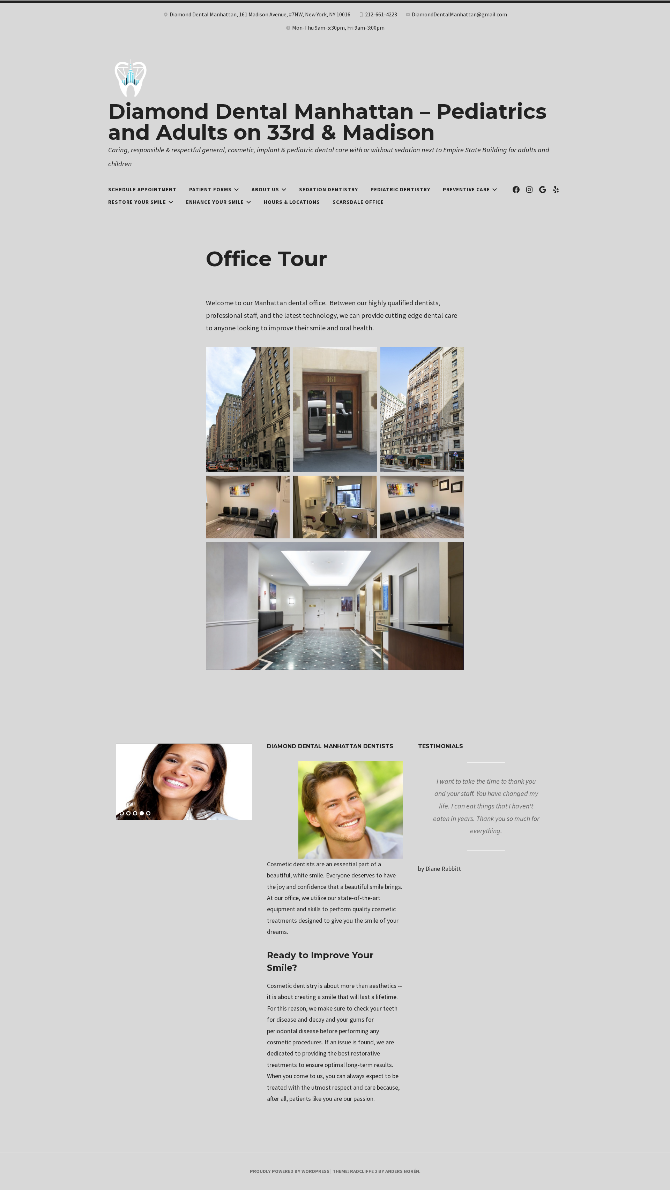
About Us (265, 189)
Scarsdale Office (358, 202)
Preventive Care (466, 189)
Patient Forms (210, 189)
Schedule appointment (142, 189)
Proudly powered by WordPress (289, 1171)
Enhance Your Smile (215, 202)
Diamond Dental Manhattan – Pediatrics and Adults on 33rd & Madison (327, 122)
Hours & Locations (292, 202)
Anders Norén (402, 1171)
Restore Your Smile (137, 202)
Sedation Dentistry (328, 189)
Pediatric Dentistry (400, 189)
